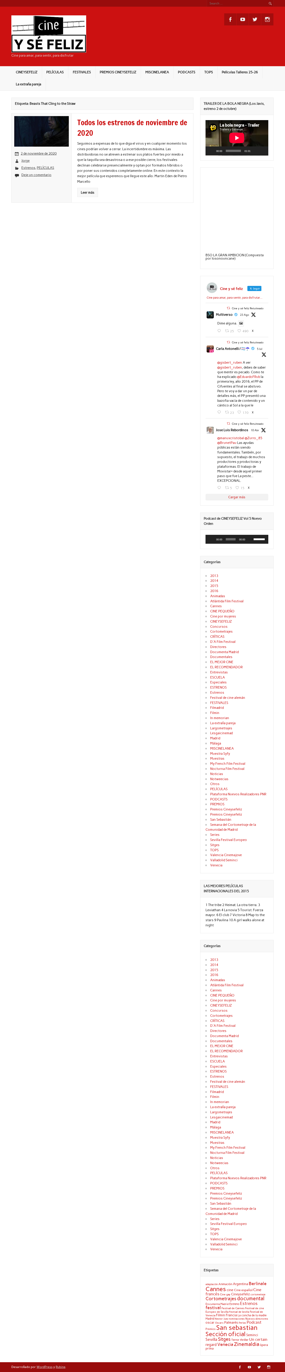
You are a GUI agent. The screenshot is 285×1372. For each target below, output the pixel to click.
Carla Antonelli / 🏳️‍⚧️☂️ (233, 349)
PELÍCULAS (55, 72)
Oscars (219, 1322)
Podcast (254, 1322)
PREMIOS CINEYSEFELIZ (118, 72)
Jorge (25, 161)
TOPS (208, 72)
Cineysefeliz (240, 1294)
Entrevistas (219, 672)
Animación (225, 1284)
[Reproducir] (211, 151)
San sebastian (237, 1327)
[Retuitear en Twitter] (228, 308)
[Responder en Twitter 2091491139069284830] (220, 331)
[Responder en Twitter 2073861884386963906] (220, 412)
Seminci (252, 1335)
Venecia (216, 865)
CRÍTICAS (217, 637)
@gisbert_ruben (229, 363)
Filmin (214, 713)
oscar (210, 1322)
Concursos (219, 627)
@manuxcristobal (230, 438)
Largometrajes (221, 728)
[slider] (260, 539)
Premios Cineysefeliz (226, 809)
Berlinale (258, 1283)
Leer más (87, 193)
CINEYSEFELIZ (26, 72)
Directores (218, 647)
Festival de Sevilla (239, 1311)
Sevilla (211, 1339)
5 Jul (259, 349)
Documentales (221, 657)
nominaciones (237, 1318)
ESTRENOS (218, 687)
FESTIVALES (82, 72)
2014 (214, 581)
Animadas (217, 596)
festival (213, 1307)
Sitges (215, 845)
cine (230, 1290)
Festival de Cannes (233, 1308)
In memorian (219, 718)
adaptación (212, 1284)
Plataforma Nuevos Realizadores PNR (238, 794)
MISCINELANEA (157, 72)
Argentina (240, 1284)
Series (215, 835)
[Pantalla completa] (262, 151)
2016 (214, 591)
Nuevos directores (256, 1318)
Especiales (218, 682)
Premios (211, 1329)
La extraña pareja (28, 84)
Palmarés (231, 1323)
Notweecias (219, 779)
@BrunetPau (226, 443)
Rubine (60, 1367)
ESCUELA (217, 677)
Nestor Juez (221, 1318)
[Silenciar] (255, 151)
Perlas (242, 1322)
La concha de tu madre (252, 1315)
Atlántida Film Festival (227, 601)
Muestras (217, 759)
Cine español (243, 1290)
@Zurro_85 (253, 438)
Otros (215, 784)
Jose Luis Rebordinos (232, 430)
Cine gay (225, 1294)
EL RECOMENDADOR (226, 667)
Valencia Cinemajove (226, 855)
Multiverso (224, 315)
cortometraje (257, 1294)
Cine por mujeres (223, 616)
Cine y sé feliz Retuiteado (248, 308)
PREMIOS (217, 804)
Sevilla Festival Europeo (228, 840)
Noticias (216, 774)
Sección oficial (226, 1334)
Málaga (215, 743)
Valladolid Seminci (224, 860)
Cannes (216, 606)
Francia (231, 1315)
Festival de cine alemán (227, 698)
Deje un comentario (36, 175)
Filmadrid (217, 708)
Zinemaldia (246, 1344)
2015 (214, 586)
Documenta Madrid (224, 652)
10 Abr (255, 430)
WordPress (45, 1367)
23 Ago (244, 314)
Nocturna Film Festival (227, 769)
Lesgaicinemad (221, 733)
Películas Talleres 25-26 (240, 72)
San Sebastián (220, 820)
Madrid (215, 738)
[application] (237, 138)
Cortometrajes (221, 632)
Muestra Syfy (220, 754)
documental (251, 1298)
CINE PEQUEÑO (222, 611)
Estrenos (28, 168)
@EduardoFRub (248, 377)
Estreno (234, 1304)
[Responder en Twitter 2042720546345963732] (220, 487)
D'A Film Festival (223, 642)
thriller (244, 1339)
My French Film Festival (227, 764)
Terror (235, 1339)
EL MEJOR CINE (221, 662)
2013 (214, 576)
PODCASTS (186, 72)
